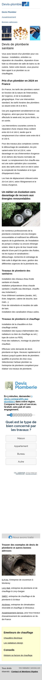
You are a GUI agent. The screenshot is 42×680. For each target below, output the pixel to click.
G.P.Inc (5, 580)
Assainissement (9, 17)
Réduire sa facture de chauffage (18, 655)
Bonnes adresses (9, 22)
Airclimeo (6, 605)
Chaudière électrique (13, 638)
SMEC (5, 596)
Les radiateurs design (13, 643)
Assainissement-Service (12, 613)
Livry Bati (6, 588)
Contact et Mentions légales (24, 671)
